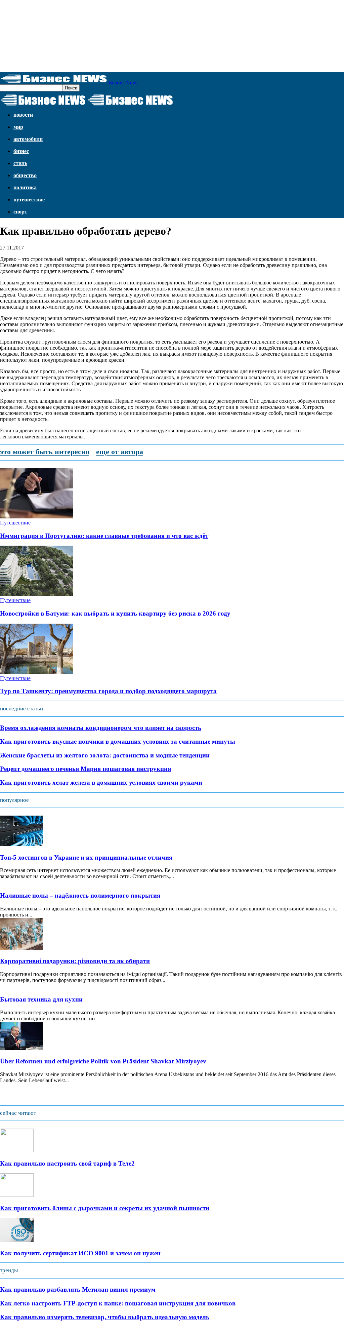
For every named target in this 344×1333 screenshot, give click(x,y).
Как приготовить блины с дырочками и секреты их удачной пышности (104, 1208)
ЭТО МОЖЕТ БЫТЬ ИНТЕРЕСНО (44, 451)
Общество (25, 175)
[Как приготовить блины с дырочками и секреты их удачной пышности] (17, 1195)
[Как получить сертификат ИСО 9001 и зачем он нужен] (17, 1240)
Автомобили (28, 139)
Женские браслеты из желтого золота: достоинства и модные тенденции (105, 755)
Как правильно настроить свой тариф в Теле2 (67, 1163)
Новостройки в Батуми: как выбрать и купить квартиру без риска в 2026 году (115, 613)
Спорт (20, 211)
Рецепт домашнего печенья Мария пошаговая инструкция (85, 768)
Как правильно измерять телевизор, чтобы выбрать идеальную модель (104, 1317)
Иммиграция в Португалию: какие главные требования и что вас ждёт (104, 535)
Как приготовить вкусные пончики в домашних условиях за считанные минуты (117, 741)
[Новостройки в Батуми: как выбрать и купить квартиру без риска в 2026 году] (36, 594)
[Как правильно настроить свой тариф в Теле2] (17, 1150)
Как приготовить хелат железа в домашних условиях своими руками (101, 782)
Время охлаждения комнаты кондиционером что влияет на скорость (100, 727)
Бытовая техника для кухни (41, 999)
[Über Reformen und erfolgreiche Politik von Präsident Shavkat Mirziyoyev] (21, 1048)
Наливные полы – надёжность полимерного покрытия (80, 895)
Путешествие (29, 199)
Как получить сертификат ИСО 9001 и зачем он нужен (80, 1253)
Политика (25, 187)
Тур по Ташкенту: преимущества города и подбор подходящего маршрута (108, 691)
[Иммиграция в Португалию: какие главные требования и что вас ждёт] (36, 516)
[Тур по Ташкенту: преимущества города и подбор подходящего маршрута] (36, 672)
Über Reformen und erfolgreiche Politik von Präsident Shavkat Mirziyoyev (103, 1061)
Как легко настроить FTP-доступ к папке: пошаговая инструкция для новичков (117, 1303)
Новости (23, 115)
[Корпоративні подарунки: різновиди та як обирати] (21, 948)
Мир (18, 127)
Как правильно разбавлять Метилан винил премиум (78, 1289)
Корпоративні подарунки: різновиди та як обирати (75, 961)
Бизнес (21, 151)
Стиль (20, 163)
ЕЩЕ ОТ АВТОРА (119, 451)
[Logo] (43, 106)
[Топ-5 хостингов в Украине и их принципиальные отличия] (21, 844)
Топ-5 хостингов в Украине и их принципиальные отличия (86, 857)
